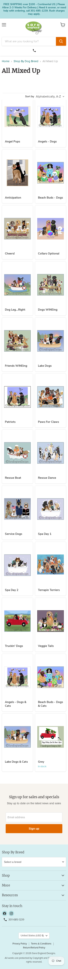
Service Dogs (13, 534)
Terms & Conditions (41, 944)
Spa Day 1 (44, 534)
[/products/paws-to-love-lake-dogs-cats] (17, 737)
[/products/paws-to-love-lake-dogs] (50, 341)
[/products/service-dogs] (17, 509)
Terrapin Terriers (49, 590)
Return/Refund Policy (34, 948)
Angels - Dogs (47, 141)
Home (5, 61)
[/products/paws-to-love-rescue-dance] (50, 453)
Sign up (34, 829)
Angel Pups (12, 141)
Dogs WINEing (47, 310)
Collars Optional (48, 253)
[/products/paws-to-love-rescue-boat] (17, 453)
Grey (41, 762)
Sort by (29, 96)
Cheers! (10, 253)
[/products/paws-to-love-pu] (17, 116)
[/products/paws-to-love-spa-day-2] (17, 565)
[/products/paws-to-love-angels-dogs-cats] (17, 677)
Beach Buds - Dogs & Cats (50, 704)
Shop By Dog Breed (26, 61)
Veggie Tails (46, 646)
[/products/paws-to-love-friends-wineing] (17, 341)
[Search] (61, 41)
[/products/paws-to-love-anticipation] (17, 172)
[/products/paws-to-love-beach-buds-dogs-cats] (50, 677)
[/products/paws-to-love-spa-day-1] (50, 509)
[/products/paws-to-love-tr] (17, 621)
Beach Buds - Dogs (50, 198)
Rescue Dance (47, 478)
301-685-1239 (35, 50)
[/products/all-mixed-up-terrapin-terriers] (50, 565)
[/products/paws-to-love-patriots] (17, 397)
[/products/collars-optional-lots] (50, 228)
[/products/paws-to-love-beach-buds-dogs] (50, 172)
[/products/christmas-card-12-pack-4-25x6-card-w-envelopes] (50, 737)
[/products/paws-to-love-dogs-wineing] (50, 284)
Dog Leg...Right (15, 310)
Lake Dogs (45, 366)
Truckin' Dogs (14, 646)
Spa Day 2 (11, 590)
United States (32, 935)
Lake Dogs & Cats (16, 762)
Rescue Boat (13, 478)
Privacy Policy (19, 944)
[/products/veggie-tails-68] (50, 621)
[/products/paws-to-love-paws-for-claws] (50, 397)
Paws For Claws (48, 422)
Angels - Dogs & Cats (15, 704)
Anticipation (13, 198)
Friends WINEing (16, 366)
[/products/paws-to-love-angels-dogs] (50, 116)
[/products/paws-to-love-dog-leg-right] (17, 285)
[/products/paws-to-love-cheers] (17, 228)
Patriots (10, 422)
